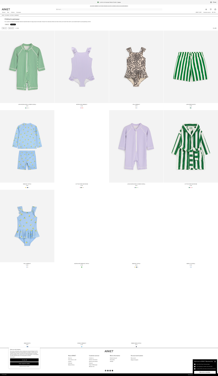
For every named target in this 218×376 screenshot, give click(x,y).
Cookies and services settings (24, 366)
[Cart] (215, 9)
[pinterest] (110, 370)
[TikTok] (112, 370)
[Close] (215, 361)
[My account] (206, 9)
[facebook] (108, 370)
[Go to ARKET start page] (6, 9)
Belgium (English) (134, 359)
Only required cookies (24, 363)
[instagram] (105, 370)
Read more (12, 357)
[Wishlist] (211, 9)
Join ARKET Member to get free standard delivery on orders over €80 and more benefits (109, 5)
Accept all (24, 360)
